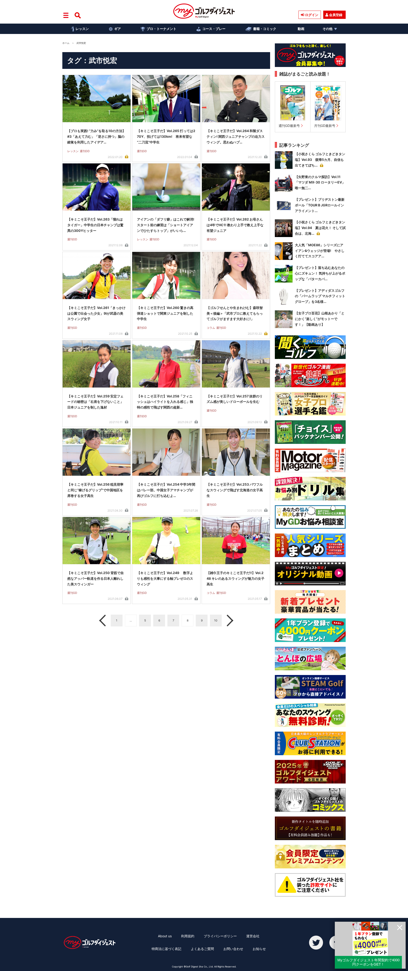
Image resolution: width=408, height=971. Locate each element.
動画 (301, 29)
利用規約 (187, 936)
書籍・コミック (264, 29)
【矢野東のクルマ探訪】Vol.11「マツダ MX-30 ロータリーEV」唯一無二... (320, 182)
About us (165, 936)
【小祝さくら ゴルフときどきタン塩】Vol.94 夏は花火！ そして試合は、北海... (320, 227)
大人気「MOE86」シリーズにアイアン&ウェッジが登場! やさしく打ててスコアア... (319, 250)
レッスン (82, 29)
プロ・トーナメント (161, 29)
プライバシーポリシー (220, 936)
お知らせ (259, 949)
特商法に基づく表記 (166, 949)
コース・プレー (213, 29)
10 (215, 620)
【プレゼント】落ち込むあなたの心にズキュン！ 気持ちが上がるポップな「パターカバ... (320, 273)
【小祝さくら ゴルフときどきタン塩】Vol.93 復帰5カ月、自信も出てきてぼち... (320, 159)
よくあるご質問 (202, 949)
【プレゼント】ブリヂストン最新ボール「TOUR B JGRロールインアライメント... (319, 205)
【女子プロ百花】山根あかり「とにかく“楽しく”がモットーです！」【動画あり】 (319, 318)
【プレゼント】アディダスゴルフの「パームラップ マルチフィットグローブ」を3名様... (320, 296)
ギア (117, 29)
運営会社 (252, 936)
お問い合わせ (233, 949)
